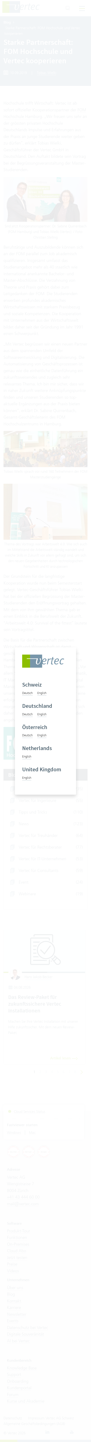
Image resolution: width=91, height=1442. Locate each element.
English (41, 693)
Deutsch (27, 693)
